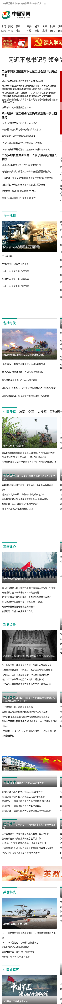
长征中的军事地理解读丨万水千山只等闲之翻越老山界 (26, 721)
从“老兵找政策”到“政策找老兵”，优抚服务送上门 (24, 962)
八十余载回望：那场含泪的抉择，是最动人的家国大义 (26, 702)
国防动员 (9, 912)
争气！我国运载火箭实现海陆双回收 (19, 247)
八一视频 (9, 216)
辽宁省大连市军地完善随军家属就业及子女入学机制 (25, 952)
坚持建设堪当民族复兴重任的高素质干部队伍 (22, 639)
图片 (52, 30)
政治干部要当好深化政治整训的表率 (18, 644)
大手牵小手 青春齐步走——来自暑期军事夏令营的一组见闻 (29, 945)
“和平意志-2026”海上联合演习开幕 (17, 551)
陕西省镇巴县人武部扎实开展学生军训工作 (21, 957)
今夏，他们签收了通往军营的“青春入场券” (21, 971)
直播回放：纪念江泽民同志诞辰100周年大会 (23, 870)
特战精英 (9, 487)
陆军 (52, 26)
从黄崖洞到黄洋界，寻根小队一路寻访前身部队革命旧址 (27, 707)
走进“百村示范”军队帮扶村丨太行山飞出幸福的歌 (24, 468)
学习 (3, 26)
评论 (10, 30)
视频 (36, 30)
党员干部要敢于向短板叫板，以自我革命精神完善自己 (26, 634)
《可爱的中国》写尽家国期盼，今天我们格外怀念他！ (26, 712)
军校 (29, 30)
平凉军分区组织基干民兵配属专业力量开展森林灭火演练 (27, 966)
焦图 (18, 26)
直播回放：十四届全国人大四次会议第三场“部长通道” (26, 889)
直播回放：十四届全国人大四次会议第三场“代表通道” (26, 898)
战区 (36, 26)
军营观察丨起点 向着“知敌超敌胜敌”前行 (20, 546)
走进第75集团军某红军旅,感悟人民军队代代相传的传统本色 (29, 473)
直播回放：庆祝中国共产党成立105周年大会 (22, 879)
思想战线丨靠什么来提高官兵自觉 (17, 649)
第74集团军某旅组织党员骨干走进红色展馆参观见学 (26, 785)
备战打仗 (9, 334)
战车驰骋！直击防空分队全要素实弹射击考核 (23, 366)
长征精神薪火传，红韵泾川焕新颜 (17, 775)
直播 (44, 30)
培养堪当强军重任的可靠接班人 (17, 616)
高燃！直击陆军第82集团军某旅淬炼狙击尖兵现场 (25, 780)
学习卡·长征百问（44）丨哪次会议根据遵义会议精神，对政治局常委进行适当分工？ (29, 768)
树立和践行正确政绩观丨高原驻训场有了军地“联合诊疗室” (28, 464)
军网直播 (9, 839)
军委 (29, 26)
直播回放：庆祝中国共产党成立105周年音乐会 (23, 884)
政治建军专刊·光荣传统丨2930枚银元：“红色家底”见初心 (29, 693)
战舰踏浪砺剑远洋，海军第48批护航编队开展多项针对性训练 (29, 520)
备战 (44, 26)
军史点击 (9, 662)
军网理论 (9, 584)
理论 (3, 30)
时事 (18, 30)
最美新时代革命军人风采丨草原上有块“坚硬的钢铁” (25, 541)
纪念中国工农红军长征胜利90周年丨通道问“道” (23, 717)
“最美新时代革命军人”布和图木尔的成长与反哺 (23, 536)
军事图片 (9, 735)
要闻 (10, 26)
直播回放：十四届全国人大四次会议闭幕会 (21, 894)
